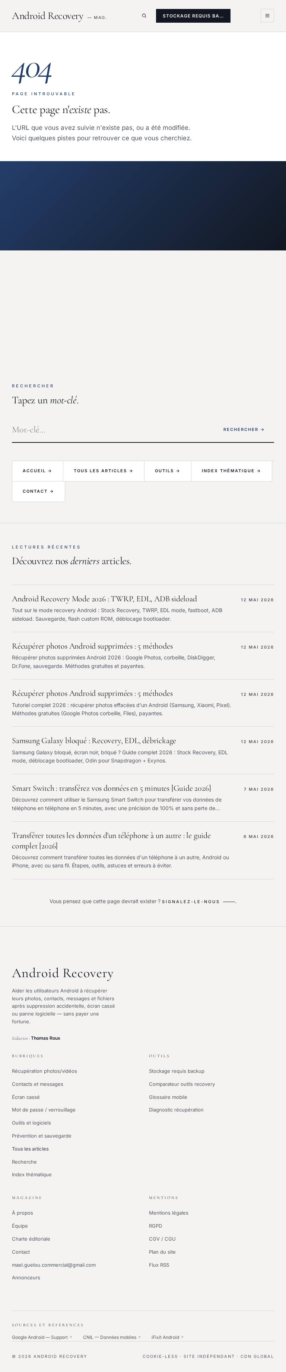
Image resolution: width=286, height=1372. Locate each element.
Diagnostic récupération (176, 1110)
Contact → (38, 491)
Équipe (20, 1226)
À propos (22, 1213)
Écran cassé (26, 1097)
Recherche (24, 1162)
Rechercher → (244, 429)
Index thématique (32, 1174)
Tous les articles (30, 1149)
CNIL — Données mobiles (112, 1337)
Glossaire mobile (168, 1097)
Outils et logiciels (31, 1123)
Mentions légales (168, 1213)
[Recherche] (144, 15)
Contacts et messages (37, 1084)
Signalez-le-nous (191, 901)
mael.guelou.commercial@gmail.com (54, 1265)
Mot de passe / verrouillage (44, 1110)
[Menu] (267, 15)
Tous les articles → (104, 470)
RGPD (155, 1226)
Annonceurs (26, 1277)
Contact (21, 1252)
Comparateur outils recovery (182, 1084)
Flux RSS (159, 1265)
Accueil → (38, 470)
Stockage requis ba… (193, 16)
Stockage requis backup (176, 1071)
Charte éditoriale (31, 1239)
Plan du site (162, 1252)
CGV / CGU (162, 1239)
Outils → (168, 470)
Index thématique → (231, 470)
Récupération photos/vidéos (44, 1071)
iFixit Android (168, 1337)
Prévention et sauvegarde (42, 1136)
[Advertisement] (143, 306)
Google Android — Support (42, 1337)
